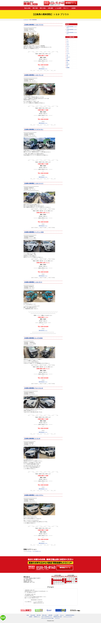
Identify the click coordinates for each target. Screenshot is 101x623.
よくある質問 (58, 8)
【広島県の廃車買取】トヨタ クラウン (33, 495)
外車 (67, 58)
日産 (67, 62)
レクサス (67, 53)
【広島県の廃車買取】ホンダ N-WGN (33, 338)
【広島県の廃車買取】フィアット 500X (34, 232)
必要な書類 (50, 8)
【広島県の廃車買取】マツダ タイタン (33, 129)
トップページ (26, 19)
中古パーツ (65, 8)
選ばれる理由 (27, 8)
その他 (67, 44)
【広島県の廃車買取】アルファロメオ (33, 388)
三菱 (67, 55)
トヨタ (67, 48)
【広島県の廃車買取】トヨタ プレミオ (33, 75)
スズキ (67, 41)
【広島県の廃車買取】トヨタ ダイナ (33, 282)
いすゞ (67, 39)
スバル (67, 42)
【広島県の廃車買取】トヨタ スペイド (33, 183)
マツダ (67, 51)
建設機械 (67, 60)
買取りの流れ (43, 8)
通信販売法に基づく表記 (58, 616)
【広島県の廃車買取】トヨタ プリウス (33, 24)
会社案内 (74, 8)
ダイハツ (67, 46)
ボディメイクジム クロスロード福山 (47, 618)
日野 (67, 65)
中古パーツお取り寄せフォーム (47, 616)
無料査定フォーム (37, 616)
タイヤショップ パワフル (68, 616)
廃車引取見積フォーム (43, 68)
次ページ (39, 551)
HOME (28, 615)
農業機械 (67, 67)
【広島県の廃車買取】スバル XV (32, 438)
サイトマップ (57, 618)
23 (35, 551)
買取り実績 (35, 8)
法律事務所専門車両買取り (70, 615)
